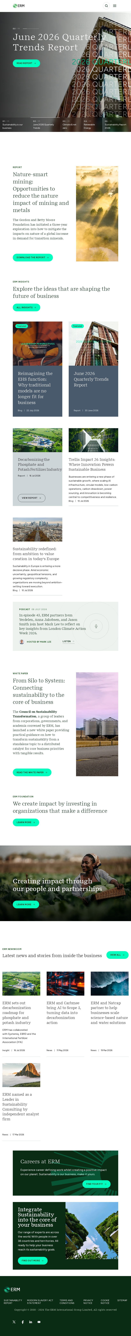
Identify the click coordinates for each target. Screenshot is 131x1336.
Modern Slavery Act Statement (40, 1302)
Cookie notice (105, 1302)
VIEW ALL (115, 955)
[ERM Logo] (18, 6)
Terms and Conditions (67, 1302)
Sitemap (122, 1300)
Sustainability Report (13, 1302)
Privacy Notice (88, 1302)
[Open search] (106, 5)
